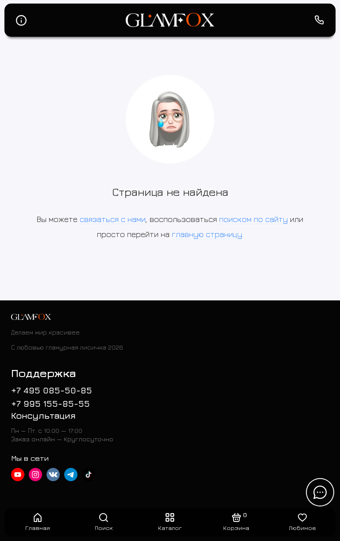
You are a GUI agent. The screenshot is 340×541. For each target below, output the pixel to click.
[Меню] (21, 20)
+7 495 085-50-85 (51, 390)
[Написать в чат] (320, 492)
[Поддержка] (319, 20)
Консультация (43, 415)
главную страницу (207, 234)
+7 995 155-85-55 (50, 403)
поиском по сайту (253, 219)
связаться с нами (113, 219)
